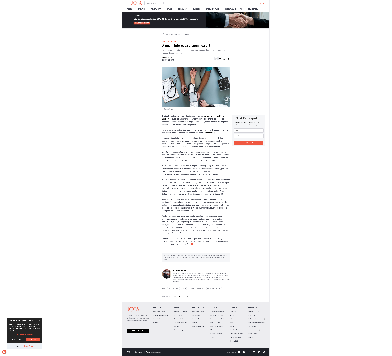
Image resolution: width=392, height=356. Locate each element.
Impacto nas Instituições (161, 315)
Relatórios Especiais (180, 330)
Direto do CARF (179, 315)
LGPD (208, 166)
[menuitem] (131, 9)
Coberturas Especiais (236, 333)
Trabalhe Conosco (152, 352)
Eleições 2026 (234, 341)
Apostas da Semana (159, 311)
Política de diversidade (255, 322)
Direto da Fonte (197, 319)
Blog (249, 337)
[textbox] (154, 3)
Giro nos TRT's (196, 322)
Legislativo (233, 315)
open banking (209, 133)
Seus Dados (252, 326)
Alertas (155, 322)
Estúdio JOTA (252, 311)
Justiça (232, 322)
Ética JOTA (251, 315)
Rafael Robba (167, 58)
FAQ (128, 352)
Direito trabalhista (235, 337)
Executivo (233, 311)
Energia (232, 326)
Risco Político (157, 319)
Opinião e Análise (235, 330)
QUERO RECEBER (248, 143)
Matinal (176, 326)
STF (231, 319)
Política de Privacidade (255, 319)
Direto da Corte (179, 319)
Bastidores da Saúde (217, 315)
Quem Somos (252, 333)
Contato (138, 352)
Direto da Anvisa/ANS (217, 319)
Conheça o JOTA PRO (138, 331)
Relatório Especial (198, 326)
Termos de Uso (253, 330)
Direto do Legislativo (180, 322)
